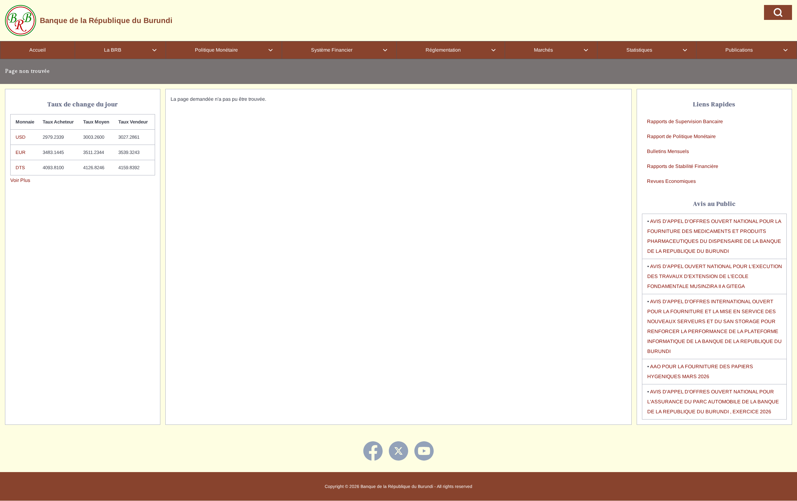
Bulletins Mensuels (668, 151)
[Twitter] (398, 451)
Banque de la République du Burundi (106, 20)
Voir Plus (20, 180)
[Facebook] (372, 451)
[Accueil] (20, 20)
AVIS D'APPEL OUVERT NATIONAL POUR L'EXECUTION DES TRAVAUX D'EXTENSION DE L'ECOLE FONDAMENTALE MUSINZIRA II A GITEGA (714, 276)
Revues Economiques (671, 181)
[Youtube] (424, 451)
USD (21, 137)
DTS (20, 167)
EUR (21, 152)
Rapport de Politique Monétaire (681, 136)
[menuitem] (37, 50)
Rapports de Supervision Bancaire (685, 121)
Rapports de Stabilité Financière (682, 166)
